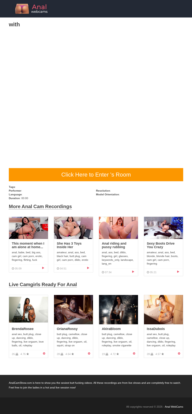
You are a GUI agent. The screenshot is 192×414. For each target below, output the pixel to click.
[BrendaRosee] (28, 309)
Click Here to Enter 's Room (96, 174)
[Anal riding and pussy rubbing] (118, 227)
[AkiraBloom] (118, 309)
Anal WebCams (174, 406)
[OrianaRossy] (73, 309)
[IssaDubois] (163, 309)
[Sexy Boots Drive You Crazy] (163, 227)
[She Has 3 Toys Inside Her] (73, 227)
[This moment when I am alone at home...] (28, 227)
